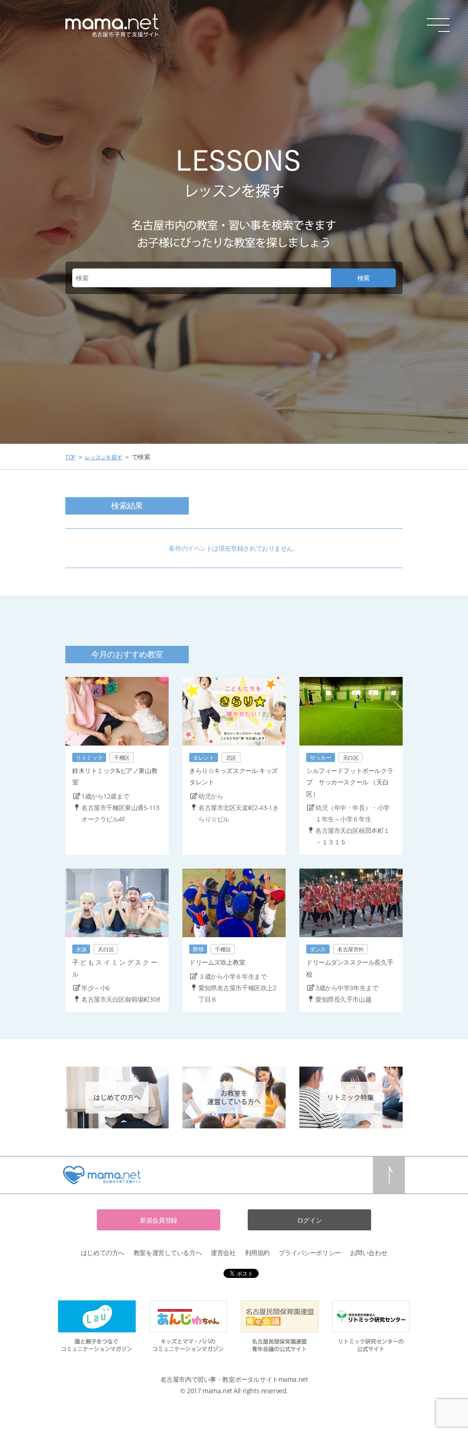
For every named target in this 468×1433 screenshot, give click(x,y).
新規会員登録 (158, 1220)
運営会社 (223, 1252)
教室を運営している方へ (167, 1252)
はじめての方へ (102, 1252)
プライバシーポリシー (310, 1252)
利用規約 (257, 1252)
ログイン (309, 1220)
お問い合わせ (368, 1252)
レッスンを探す (103, 457)
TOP (70, 457)
